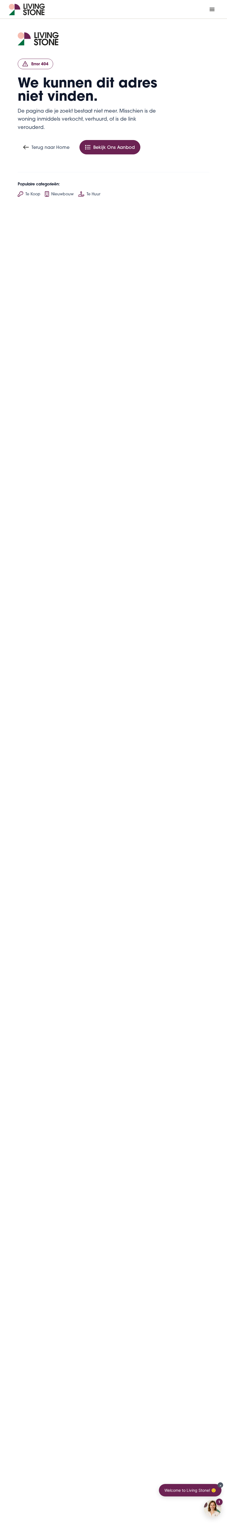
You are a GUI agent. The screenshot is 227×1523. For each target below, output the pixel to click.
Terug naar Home (50, 147)
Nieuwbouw (62, 193)
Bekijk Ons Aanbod (114, 147)
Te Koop (32, 193)
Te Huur (93, 193)
